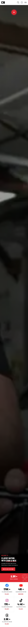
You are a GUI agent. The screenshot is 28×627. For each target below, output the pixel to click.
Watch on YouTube (8, 569)
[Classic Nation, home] (3, 2)
